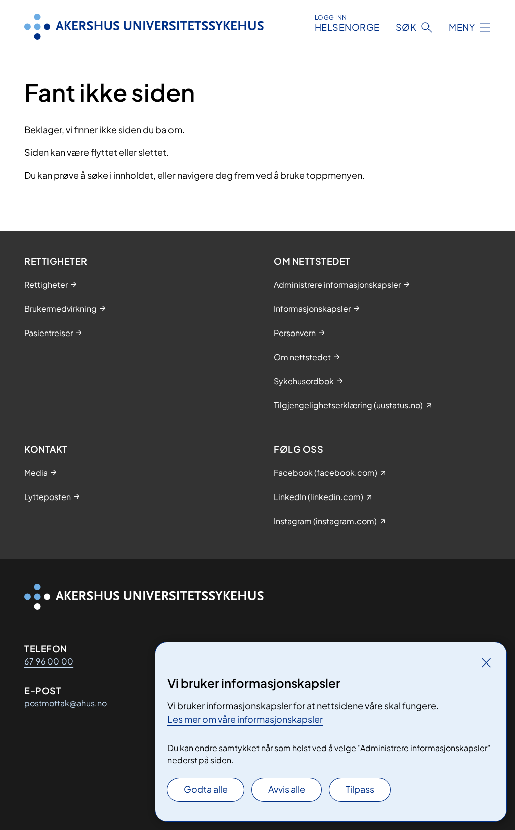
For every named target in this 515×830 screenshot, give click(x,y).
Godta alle (206, 789)
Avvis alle (286, 789)
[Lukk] (486, 662)
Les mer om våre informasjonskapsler (245, 719)
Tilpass (360, 789)
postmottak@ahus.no (65, 703)
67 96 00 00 (48, 661)
